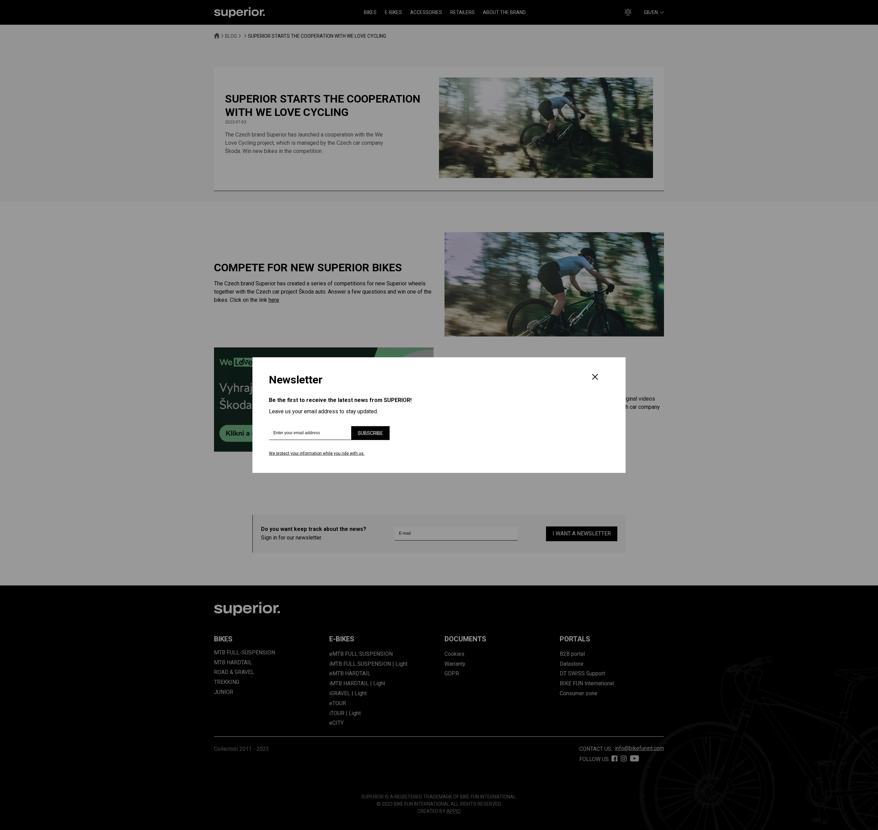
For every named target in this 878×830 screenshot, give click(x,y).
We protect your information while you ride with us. (317, 453)
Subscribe (370, 433)
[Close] (595, 377)
